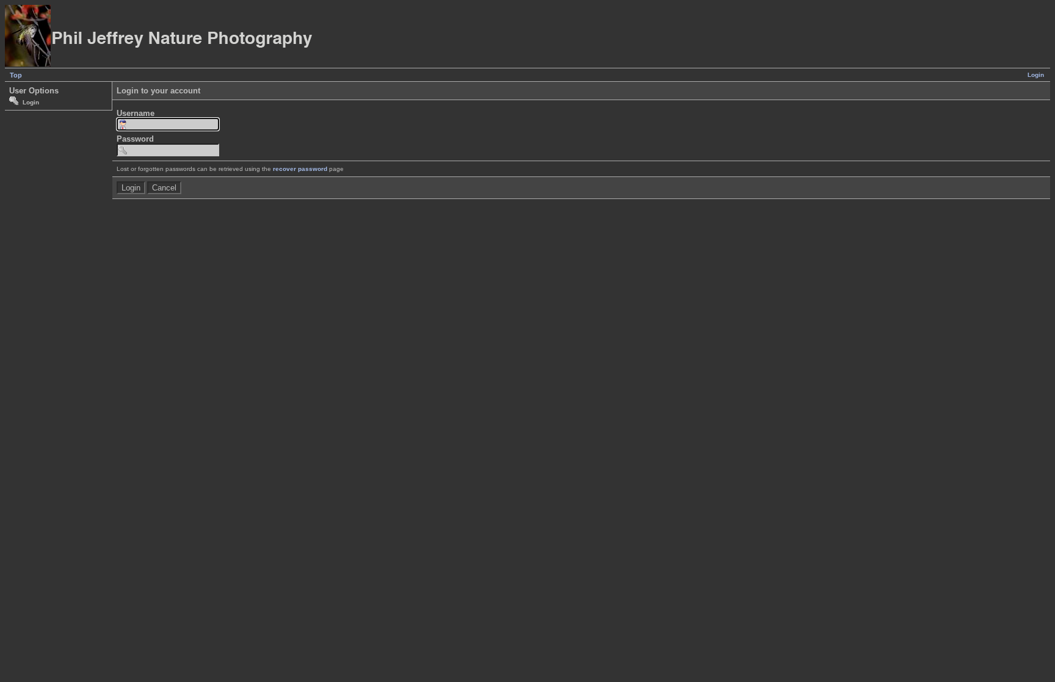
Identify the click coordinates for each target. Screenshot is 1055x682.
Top (16, 75)
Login (1036, 74)
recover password (300, 168)
